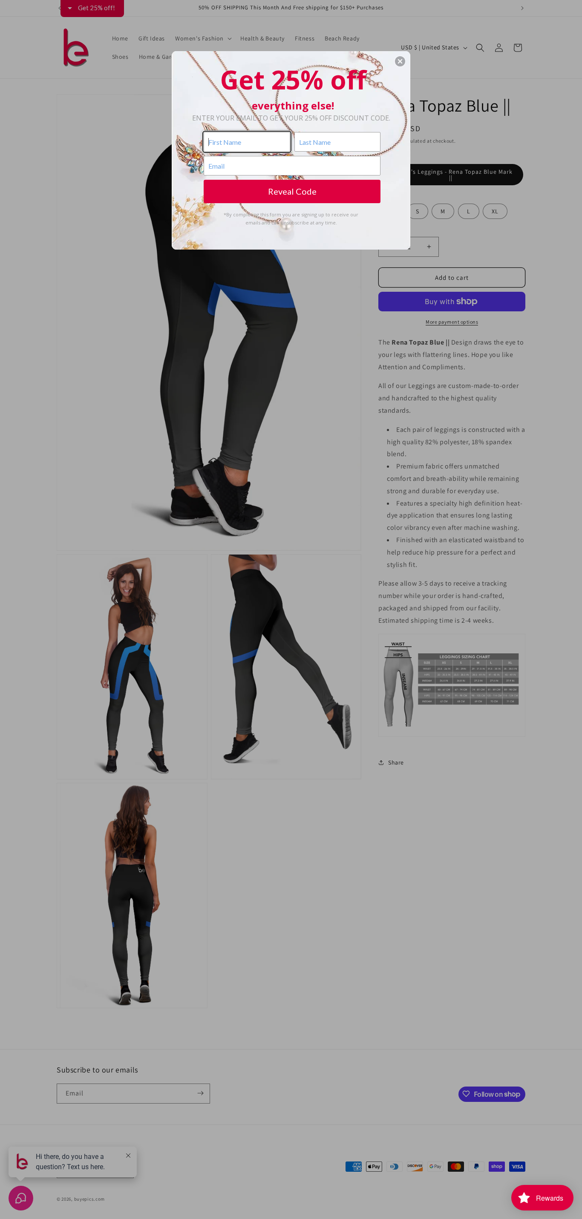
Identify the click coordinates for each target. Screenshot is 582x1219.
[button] (400, 61)
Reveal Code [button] (292, 191)
